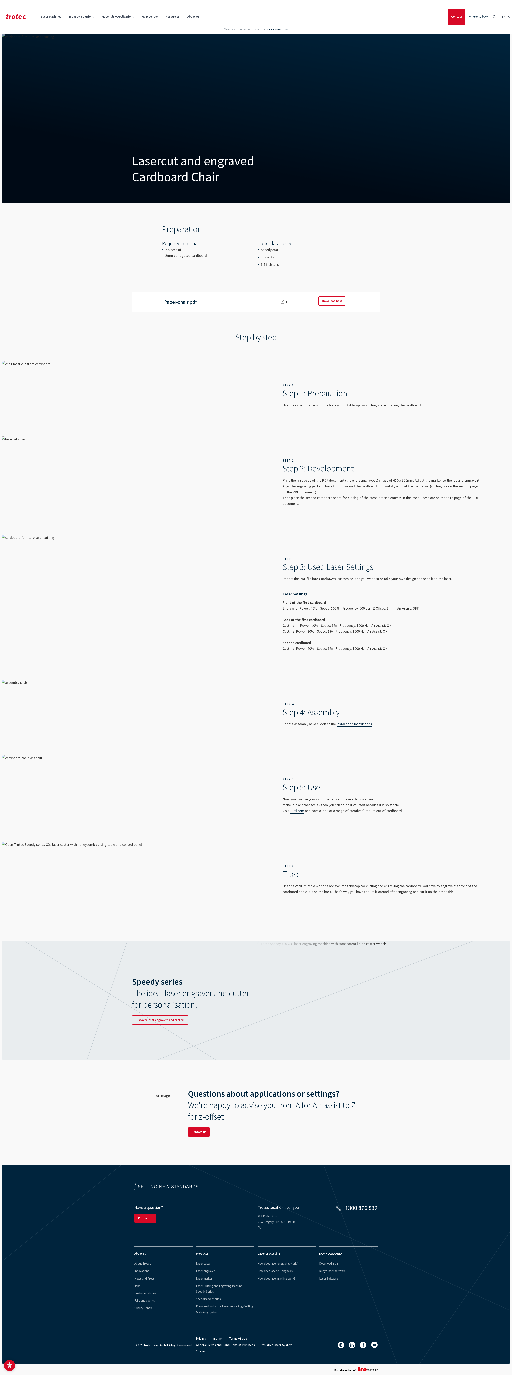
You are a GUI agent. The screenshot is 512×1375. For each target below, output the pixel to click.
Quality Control (143, 1308)
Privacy (201, 1338)
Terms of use (238, 1338)
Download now (332, 301)
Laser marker (204, 1278)
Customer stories (145, 1293)
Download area (328, 1263)
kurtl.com (297, 810)
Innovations (141, 1271)
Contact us (199, 1132)
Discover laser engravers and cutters (160, 1020)
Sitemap (201, 1351)
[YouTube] (374, 1345)
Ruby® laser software (332, 1271)
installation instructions (354, 724)
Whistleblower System (276, 1345)
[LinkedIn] (352, 1345)
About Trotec (142, 1263)
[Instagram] (341, 1345)
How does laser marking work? (276, 1278)
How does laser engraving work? (278, 1263)
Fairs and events (144, 1300)
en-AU (506, 16)
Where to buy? (478, 16)
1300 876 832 (361, 1208)
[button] (9, 1365)
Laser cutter (204, 1263)
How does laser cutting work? (276, 1271)
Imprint (217, 1338)
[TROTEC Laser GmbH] (16, 16)
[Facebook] (363, 1345)
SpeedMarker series (208, 1299)
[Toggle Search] (494, 17)
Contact (456, 16)
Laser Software (328, 1278)
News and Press (144, 1278)
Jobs (137, 1286)
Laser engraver (205, 1271)
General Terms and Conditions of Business (225, 1345)
